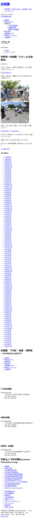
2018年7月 (8, 312)
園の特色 (8, 31)
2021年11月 (8, 245)
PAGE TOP (4, 516)
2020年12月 (8, 267)
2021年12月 (8, 243)
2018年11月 (8, 308)
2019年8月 (8, 291)
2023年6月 (8, 216)
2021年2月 (8, 263)
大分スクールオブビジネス (14, 488)
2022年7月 (8, 236)
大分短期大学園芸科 (11, 472)
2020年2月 (8, 281)
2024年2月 (8, 202)
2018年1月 (8, 322)
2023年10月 (8, 210)
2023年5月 (8, 218)
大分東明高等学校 (11, 470)
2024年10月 (8, 188)
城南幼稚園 (12, 27)
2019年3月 (8, 301)
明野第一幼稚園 (13, 29)
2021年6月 (8, 255)
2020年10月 (8, 271)
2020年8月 (8, 275)
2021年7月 (8, 253)
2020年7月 (8, 277)
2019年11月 (8, 287)
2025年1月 (8, 182)
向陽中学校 (8, 468)
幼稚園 (5, 4)
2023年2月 (8, 224)
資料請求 (8, 505)
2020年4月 (8, 279)
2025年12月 (8, 165)
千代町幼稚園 (12, 25)
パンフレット (9, 11)
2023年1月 (8, 226)
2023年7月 (8, 214)
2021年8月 (8, 251)
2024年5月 (8, 196)
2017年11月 (8, 326)
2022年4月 (8, 240)
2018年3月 (8, 320)
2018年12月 (8, 306)
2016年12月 (8, 346)
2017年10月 (8, 328)
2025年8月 (8, 171)
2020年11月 (8, 269)
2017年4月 (8, 338)
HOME (7, 20)
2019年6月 (8, 295)
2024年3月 (8, 200)
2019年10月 (8, 289)
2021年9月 (8, 249)
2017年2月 (8, 342)
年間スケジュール (11, 35)
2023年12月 (8, 206)
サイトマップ (9, 503)
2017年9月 (8, 330)
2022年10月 (8, 230)
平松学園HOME (6, 16)
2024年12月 (8, 184)
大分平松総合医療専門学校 (14, 474)
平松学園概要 (9, 493)
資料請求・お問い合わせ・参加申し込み (18, 9)
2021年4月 (8, 259)
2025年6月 (8, 175)
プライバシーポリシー (12, 501)
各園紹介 (8, 361)
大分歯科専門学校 (11, 486)
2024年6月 (8, 194)
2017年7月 (8, 332)
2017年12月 (8, 324)
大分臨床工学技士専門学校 (14, 478)
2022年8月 (8, 234)
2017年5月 (8, 336)
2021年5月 (8, 257)
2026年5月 (8, 159)
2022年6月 (8, 238)
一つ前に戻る (5, 149)
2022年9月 (8, 232)
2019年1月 (8, 305)
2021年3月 (8, 261)
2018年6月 (8, 314)
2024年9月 (8, 190)
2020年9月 (8, 273)
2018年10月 (8, 310)
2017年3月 (8, 340)
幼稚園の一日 (9, 33)
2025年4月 (8, 178)
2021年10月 (8, 247)
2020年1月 (8, 283)
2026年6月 (8, 157)
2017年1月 (8, 344)
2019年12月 (8, 285)
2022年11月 (8, 228)
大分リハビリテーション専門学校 (16, 482)
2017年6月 (8, 334)
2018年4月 (8, 318)
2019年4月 (8, 299)
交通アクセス (9, 499)
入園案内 (8, 37)
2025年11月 (8, 167)
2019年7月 (8, 293)
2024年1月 (8, 204)
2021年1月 (8, 265)
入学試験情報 (9, 497)
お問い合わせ (9, 507)
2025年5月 (8, 177)
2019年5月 (8, 297)
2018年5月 (8, 316)
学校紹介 (8, 495)
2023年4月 (8, 220)
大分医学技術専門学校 (12, 484)
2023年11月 (8, 208)
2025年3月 (8, 180)
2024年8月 (8, 192)
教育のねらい (9, 21)
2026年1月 (8, 163)
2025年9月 (8, 169)
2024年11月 (8, 186)
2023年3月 (8, 222)
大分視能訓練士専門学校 (13, 480)
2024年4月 (8, 198)
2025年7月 (8, 173)
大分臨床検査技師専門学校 (14, 476)
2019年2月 (8, 303)
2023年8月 (8, 212)
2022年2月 (8, 241)
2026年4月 (8, 161)
